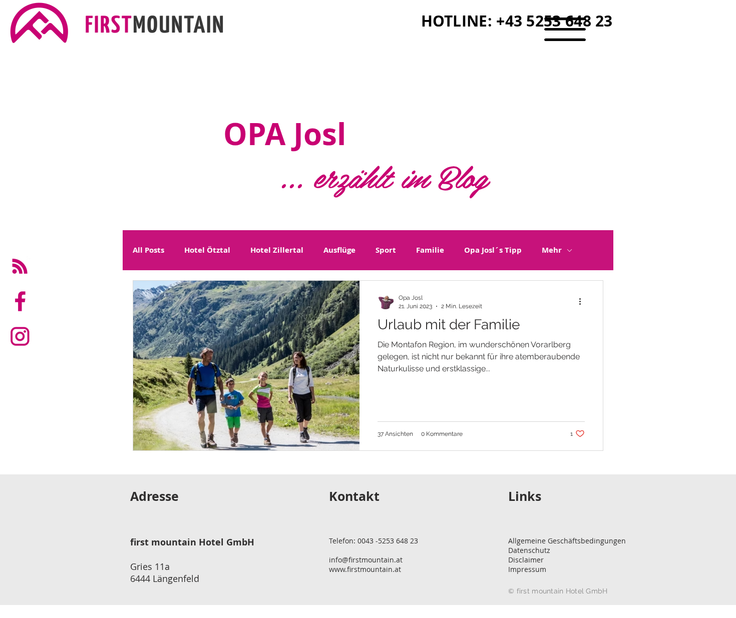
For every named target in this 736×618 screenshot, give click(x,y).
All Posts (148, 250)
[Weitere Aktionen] (583, 301)
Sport (386, 250)
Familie (430, 250)
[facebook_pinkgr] (20, 301)
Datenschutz (529, 550)
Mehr (552, 250)
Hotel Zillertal (276, 250)
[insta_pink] (20, 336)
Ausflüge (339, 250)
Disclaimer (526, 559)
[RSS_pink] (20, 266)
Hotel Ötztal (207, 250)
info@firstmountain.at (366, 559)
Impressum (527, 569)
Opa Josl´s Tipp (493, 250)
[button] (565, 29)
